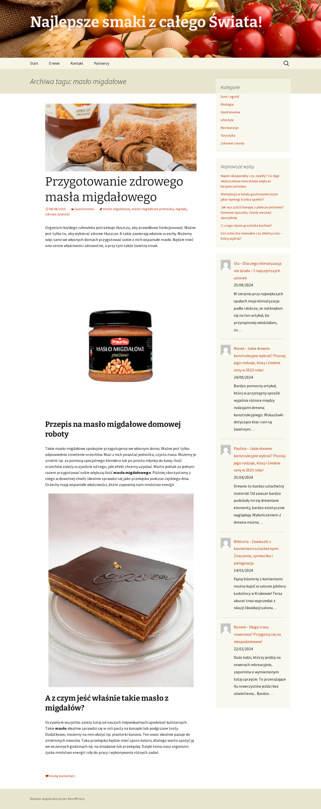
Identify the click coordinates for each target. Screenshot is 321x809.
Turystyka (228, 135)
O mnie (54, 63)
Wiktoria (241, 541)
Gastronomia (84, 209)
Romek (240, 626)
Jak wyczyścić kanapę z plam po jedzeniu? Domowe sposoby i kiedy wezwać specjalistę (252, 212)
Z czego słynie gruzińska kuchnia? (247, 225)
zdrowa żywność (57, 214)
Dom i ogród (230, 96)
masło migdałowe (116, 209)
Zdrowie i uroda (232, 143)
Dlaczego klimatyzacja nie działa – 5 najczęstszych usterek (257, 270)
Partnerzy (101, 63)
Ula (236, 263)
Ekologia (227, 104)
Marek (239, 348)
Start (34, 63)
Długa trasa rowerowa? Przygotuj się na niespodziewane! (257, 634)
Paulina (240, 448)
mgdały (181, 209)
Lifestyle (227, 120)
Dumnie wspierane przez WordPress (57, 798)
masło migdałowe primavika (153, 209)
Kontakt (76, 63)
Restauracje (230, 127)
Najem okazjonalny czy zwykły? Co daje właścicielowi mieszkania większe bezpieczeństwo (250, 181)
